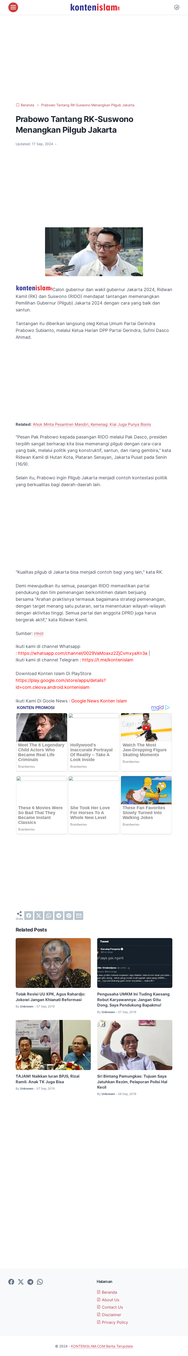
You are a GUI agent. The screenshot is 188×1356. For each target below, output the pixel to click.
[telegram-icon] (30, 1282)
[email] (78, 915)
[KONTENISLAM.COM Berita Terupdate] (95, 7)
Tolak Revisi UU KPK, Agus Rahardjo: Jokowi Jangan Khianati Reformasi (50, 997)
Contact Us (112, 1307)
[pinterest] (68, 915)
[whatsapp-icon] (40, 1282)
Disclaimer (111, 1314)
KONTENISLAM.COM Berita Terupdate (102, 1346)
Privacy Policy (114, 1322)
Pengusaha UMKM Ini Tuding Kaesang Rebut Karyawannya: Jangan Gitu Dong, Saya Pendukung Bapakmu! (133, 999)
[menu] (13, 7)
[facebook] (28, 915)
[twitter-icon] (21, 1282)
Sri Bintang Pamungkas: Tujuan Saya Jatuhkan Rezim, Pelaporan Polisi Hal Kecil (132, 1082)
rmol (38, 633)
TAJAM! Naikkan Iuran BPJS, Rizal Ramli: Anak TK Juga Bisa (47, 1079)
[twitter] (38, 915)
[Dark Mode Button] (177, 7)
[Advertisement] (94, 58)
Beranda (109, 1292)
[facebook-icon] (11, 1282)
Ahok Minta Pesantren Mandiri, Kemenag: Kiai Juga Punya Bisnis (92, 424)
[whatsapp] (48, 915)
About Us (110, 1299)
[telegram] (58, 915)
